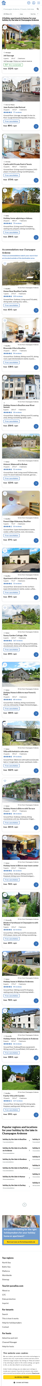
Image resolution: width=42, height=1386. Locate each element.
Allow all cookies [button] (22, 1377)
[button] (39, 3)
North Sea (6, 1262)
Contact (5, 1327)
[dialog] (22, 1368)
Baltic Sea (6, 1267)
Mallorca (6, 1271)
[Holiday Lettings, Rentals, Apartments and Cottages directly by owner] (3, 3)
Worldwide (7, 1275)
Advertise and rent (10, 1338)
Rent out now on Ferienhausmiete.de (21, 1242)
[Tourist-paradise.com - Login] (34, 3)
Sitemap (5, 1279)
